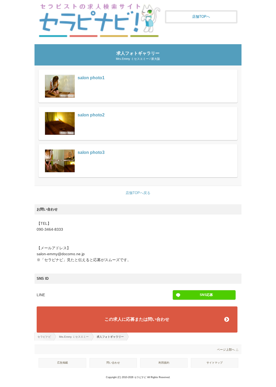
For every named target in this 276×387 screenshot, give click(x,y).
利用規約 (163, 362)
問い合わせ (113, 362)
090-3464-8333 (50, 229)
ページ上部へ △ (228, 349)
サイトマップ (214, 362)
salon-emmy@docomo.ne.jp (61, 254)
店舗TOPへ (201, 17)
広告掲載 (62, 362)
